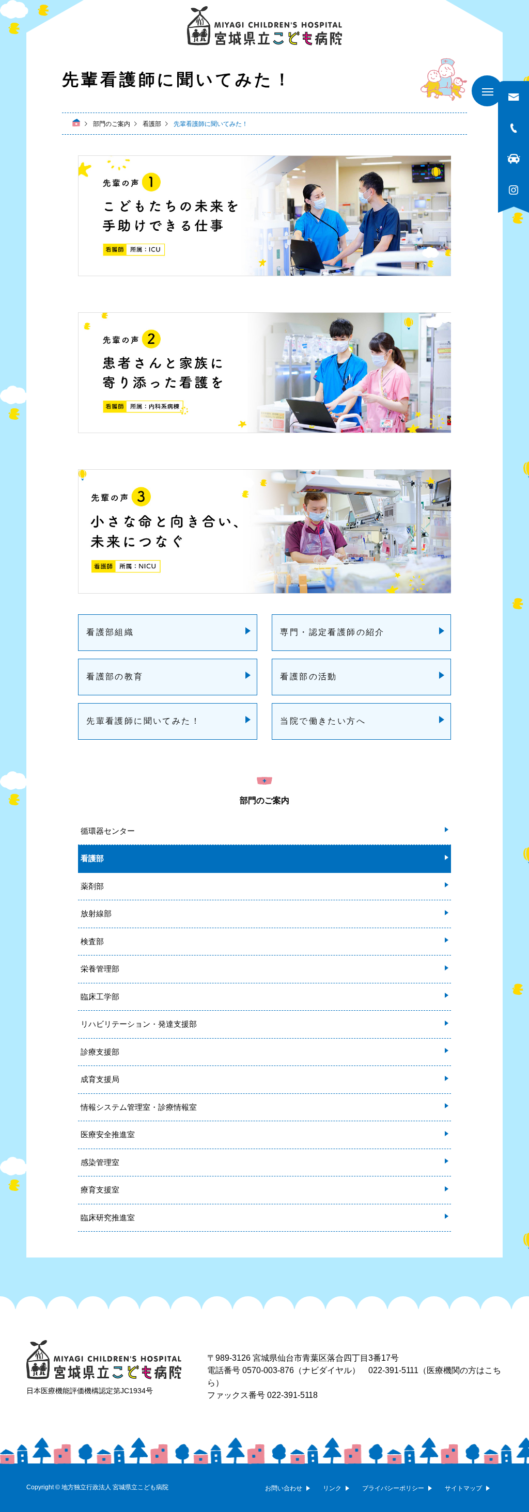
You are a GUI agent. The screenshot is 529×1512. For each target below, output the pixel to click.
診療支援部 (100, 1051)
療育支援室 (100, 1189)
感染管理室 (100, 1162)
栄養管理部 (100, 968)
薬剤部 (92, 886)
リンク (332, 1488)
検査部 (92, 941)
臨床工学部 (100, 996)
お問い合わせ (283, 1488)
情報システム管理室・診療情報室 (139, 1107)
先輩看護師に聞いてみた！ (143, 721)
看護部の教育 (114, 676)
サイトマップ (463, 1488)
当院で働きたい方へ (323, 721)
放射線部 (96, 913)
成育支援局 (100, 1079)
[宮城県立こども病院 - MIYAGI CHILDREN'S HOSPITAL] (264, 25)
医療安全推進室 (108, 1134)
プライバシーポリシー (393, 1488)
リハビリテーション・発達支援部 (139, 1024)
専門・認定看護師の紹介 (332, 632)
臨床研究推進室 (108, 1217)
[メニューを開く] (487, 90)
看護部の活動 (308, 676)
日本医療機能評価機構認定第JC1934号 (89, 1391)
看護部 (92, 858)
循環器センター (108, 830)
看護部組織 (110, 632)
